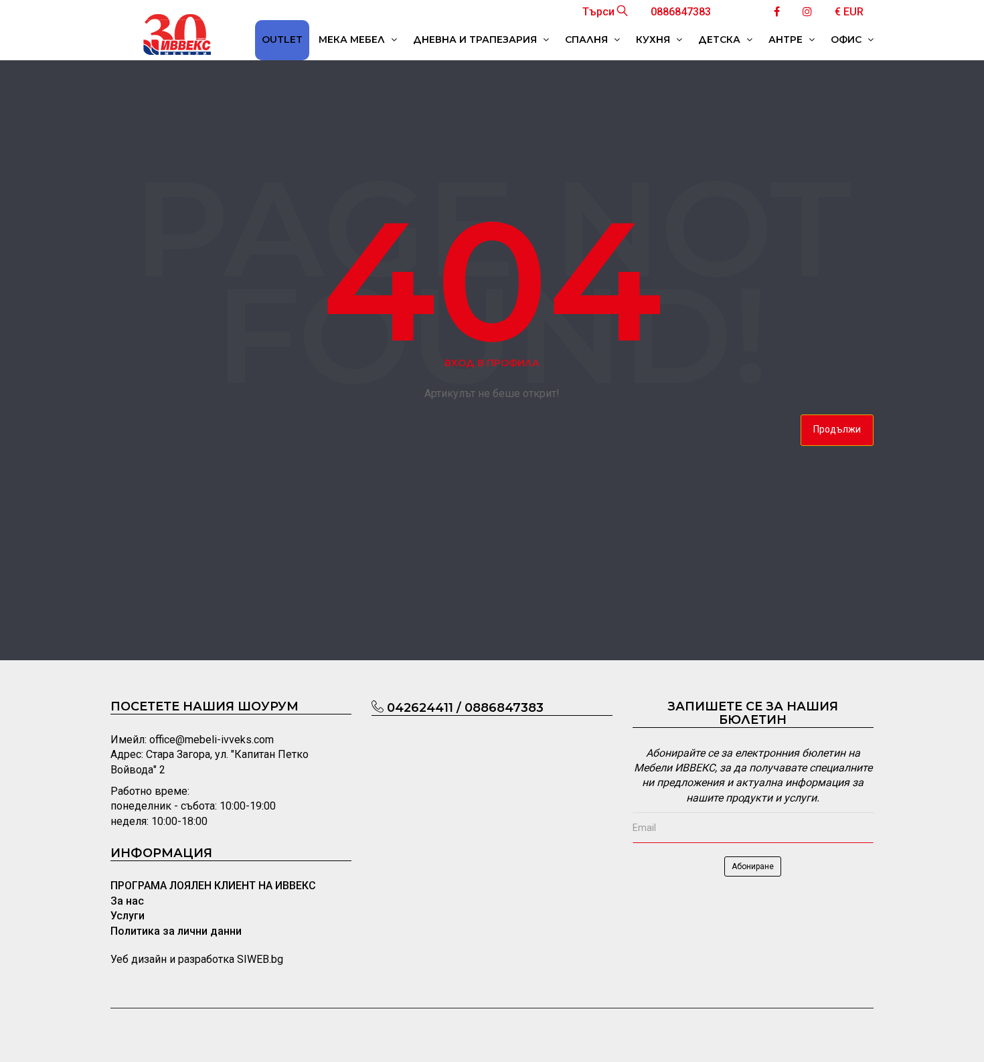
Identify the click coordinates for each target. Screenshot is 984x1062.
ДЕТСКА (720, 39)
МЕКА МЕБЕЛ (353, 39)
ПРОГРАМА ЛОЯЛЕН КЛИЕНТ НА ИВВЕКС (213, 885)
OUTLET (282, 39)
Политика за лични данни (176, 931)
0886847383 (681, 11)
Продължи (837, 429)
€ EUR (849, 11)
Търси (599, 11)
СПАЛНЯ (587, 39)
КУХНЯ (654, 39)
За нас (127, 901)
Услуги (127, 915)
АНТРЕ (786, 39)
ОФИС (847, 39)
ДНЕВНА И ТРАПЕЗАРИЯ (476, 39)
